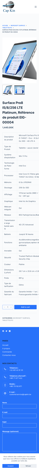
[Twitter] (6, 331)
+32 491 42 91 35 (16, 370)
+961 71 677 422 (15, 378)
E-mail (4, 412)
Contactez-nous (9, 355)
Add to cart (25, 307)
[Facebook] (3, 331)
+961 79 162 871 (15, 386)
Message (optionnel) (10, 431)
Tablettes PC (7, 320)
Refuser (28, 466)
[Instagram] (10, 331)
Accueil (5, 345)
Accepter (11, 466)
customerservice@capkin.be (20, 394)
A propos (6, 348)
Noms (4, 403)
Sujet (4, 422)
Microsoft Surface (21, 318)
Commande (7, 352)
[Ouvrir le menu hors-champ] (36, 7)
